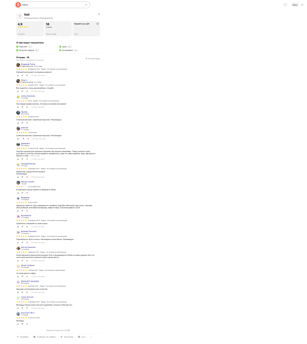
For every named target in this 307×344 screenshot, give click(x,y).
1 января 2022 (33, 270)
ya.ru (83, 337)
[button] (93, 59)
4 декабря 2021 (33, 286)
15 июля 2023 (32, 202)
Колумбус (24, 337)
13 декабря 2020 (34, 302)
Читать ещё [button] (35, 156)
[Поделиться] (99, 14)
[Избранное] (285, 4)
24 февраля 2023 (34, 220)
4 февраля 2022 (33, 252)
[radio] (18, 75)
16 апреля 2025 (33, 117)
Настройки (68, 337)
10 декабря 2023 (34, 168)
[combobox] (52, 5)
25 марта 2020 (33, 85)
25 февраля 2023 (34, 69)
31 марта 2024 (33, 148)
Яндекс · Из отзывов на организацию (54, 69)
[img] (21, 69)
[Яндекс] (18, 4)
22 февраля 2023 (34, 236)
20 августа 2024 (34, 318)
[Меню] (302, 4)
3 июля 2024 (32, 132)
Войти (295, 5)
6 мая (30, 101)
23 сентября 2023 (34, 186)
